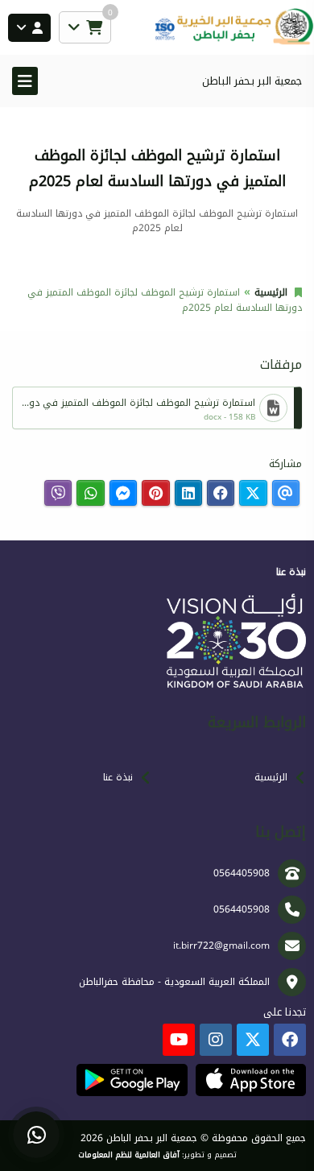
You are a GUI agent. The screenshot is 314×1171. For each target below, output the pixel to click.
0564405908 (241, 873)
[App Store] (251, 1080)
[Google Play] (131, 1080)
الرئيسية (270, 292)
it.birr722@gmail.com (221, 945)
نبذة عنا (118, 777)
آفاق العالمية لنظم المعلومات (129, 1155)
